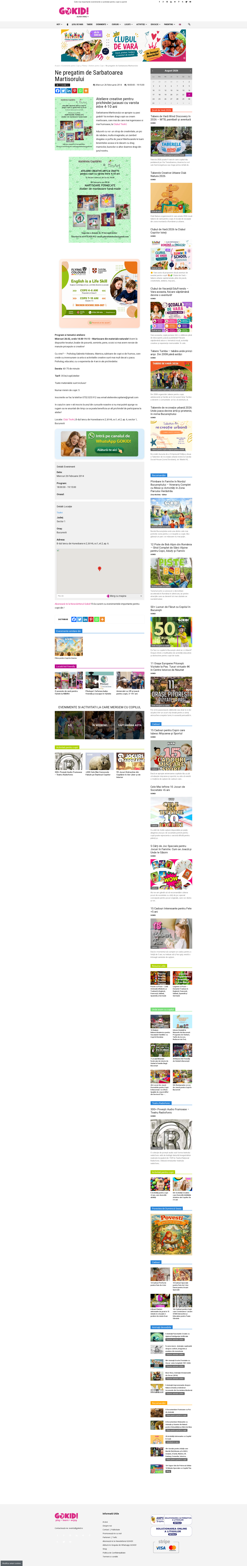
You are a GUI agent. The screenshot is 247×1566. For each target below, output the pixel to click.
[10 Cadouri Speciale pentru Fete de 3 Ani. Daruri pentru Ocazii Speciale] (182, 1274)
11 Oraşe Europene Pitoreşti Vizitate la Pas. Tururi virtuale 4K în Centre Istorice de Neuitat (170, 666)
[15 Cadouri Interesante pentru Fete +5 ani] (171, 934)
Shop (105, 1549)
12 (165, 90)
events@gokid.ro (76, 1528)
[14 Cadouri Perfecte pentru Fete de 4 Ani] (160, 1274)
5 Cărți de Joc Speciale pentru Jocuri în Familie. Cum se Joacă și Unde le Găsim (171, 849)
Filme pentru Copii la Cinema (66, 658)
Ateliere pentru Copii (96, 66)
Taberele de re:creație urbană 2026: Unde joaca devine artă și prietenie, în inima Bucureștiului (171, 411)
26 (165, 99)
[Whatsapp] (80, 90)
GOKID (153, 123)
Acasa (105, 1522)
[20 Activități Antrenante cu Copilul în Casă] (157, 1439)
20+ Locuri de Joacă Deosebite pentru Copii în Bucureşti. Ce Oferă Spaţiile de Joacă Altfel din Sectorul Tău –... (159, 1089)
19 (165, 95)
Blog (168, 1471)
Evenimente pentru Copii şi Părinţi (74, 66)
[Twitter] (186, 1)
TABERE (89, 24)
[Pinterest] (179, 1)
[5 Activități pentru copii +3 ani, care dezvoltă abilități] (160, 1184)
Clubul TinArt (120, 124)
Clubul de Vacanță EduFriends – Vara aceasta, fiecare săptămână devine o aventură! (170, 292)
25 (159, 99)
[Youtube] (190, 1)
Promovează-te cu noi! (112, 1533)
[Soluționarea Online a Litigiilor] (171, 1531)
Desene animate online (175, 1339)
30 (171, 82)
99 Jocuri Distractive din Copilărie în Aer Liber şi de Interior (128, 774)
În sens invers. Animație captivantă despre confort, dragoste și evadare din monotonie (178, 1348)
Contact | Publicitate (111, 1529)
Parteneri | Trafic (110, 1537)
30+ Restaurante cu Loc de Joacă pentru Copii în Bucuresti (182, 1087)
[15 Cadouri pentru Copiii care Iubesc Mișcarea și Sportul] (171, 755)
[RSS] (182, 1)
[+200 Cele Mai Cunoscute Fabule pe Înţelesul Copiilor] (100, 762)
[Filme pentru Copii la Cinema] (69, 646)
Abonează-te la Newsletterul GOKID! (118, 1541)
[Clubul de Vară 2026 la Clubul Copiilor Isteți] (171, 254)
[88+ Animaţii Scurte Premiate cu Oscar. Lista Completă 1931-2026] (157, 1363)
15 (183, 90)
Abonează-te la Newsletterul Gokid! (73, 604)
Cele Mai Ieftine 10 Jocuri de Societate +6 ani (168, 788)
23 (189, 95)
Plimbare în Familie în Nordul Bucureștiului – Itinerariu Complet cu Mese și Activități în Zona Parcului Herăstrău (171, 486)
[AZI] (69, 725)
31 (177, 82)
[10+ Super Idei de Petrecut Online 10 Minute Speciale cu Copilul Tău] (157, 1468)
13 (171, 90)
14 (177, 90)
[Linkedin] (171, 1)
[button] (189, 24)
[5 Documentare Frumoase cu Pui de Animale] (157, 1412)
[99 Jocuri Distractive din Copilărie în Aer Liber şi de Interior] (130, 762)
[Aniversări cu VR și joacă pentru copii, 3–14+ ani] (130, 681)
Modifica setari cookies (11, 1563)
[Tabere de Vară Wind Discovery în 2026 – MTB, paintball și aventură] (171, 141)
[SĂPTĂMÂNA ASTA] (129, 725)
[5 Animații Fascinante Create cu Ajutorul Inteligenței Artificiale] (157, 1337)
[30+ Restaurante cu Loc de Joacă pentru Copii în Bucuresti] (182, 1076)
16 (189, 90)
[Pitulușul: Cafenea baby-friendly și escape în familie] (100, 681)
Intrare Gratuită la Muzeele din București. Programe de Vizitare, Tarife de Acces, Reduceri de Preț (182, 1034)
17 (153, 95)
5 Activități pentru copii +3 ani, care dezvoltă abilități (159, 1195)
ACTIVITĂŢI (140, 24)
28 (159, 82)
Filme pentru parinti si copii (176, 1415)
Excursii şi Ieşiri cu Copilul (161, 527)
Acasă (57, 66)
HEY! (58, 24)
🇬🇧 (180, 24)
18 (159, 95)
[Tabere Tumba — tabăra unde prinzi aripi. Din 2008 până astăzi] (171, 376)
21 (177, 95)
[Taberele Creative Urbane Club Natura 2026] (171, 198)
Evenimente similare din (68, 631)
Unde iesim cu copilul (163, 1009)
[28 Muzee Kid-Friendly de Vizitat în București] (182, 1050)
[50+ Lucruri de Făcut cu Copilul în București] (171, 632)
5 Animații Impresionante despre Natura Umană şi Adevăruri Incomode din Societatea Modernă (178, 1387)
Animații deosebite (161, 1327)
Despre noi (107, 1525)
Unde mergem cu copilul (160, 646)
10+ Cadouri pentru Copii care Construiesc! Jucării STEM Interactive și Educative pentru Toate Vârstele (182, 1313)
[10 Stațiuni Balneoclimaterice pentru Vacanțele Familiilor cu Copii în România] (160, 1021)
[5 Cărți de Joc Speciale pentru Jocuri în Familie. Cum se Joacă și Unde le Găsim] (171, 874)
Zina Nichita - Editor (159, 495)
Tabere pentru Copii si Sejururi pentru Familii (168, 155)
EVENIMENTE (101, 24)
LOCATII (128, 24)
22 (183, 95)
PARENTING (168, 24)
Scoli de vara (156, 211)
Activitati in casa (173, 1442)
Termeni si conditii (110, 1556)
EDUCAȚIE (154, 24)
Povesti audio (157, 1148)
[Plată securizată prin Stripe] (166, 1546)
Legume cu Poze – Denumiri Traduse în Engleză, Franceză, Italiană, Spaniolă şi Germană (180, 991)
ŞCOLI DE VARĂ (77, 24)
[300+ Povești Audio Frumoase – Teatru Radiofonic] (69, 762)
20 (171, 95)
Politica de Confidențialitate (114, 1552)
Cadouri (154, 769)
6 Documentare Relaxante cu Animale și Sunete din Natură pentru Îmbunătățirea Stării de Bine (178, 1424)
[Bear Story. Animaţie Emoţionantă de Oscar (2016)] (157, 1376)
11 (159, 90)
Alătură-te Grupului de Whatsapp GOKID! (119, 1545)
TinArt (60, 512)
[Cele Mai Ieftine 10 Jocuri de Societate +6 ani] (171, 812)
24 (153, 99)
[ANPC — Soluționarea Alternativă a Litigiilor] (171, 1520)
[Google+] (163, 1)
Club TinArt (69, 419)
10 (153, 90)
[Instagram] (167, 1)
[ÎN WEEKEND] (99, 725)
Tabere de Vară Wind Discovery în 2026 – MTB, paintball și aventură (171, 118)
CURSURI (115, 24)
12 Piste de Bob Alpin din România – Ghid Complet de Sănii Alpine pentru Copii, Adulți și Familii (171, 547)
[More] (86, 90)
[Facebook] (159, 1)
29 (165, 82)
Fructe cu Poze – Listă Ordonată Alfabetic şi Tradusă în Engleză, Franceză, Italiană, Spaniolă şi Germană (159, 991)
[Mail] (175, 1)
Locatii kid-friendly (65, 666)
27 (153, 82)
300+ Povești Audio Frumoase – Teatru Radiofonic (170, 1111)
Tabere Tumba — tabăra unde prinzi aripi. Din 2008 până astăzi (171, 353)
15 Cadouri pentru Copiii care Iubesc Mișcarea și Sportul (168, 732)
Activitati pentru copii (67, 747)
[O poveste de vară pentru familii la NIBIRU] (69, 681)
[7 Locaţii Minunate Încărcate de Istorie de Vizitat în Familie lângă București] (160, 1050)
